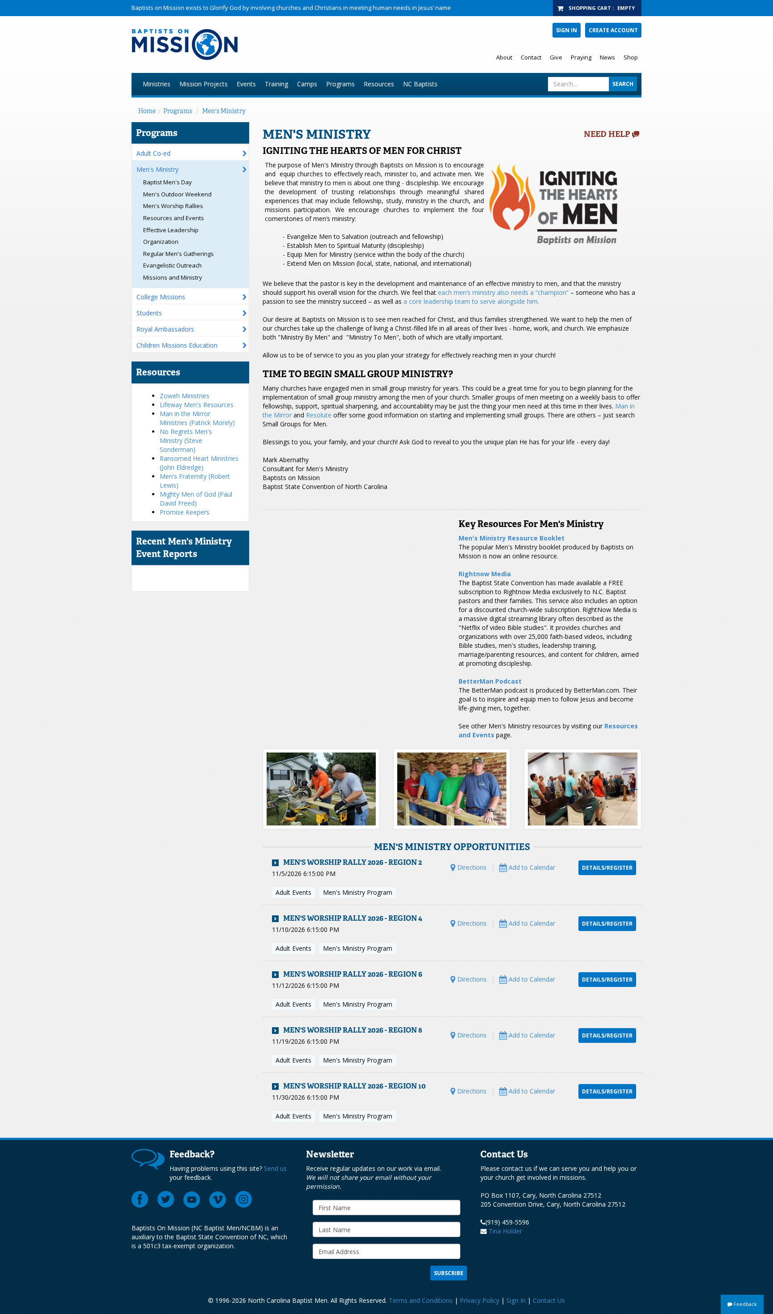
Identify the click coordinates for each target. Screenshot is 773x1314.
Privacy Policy (479, 1300)
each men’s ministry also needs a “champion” (503, 292)
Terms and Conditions (421, 1300)
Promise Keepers (184, 512)
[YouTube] (191, 1199)
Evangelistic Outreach (172, 265)
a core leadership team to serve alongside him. (471, 301)
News (607, 57)
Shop (631, 57)
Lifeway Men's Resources (197, 404)
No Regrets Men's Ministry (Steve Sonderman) (186, 440)
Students (149, 313)
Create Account (613, 30)
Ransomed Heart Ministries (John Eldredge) (199, 463)
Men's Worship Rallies (173, 206)
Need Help (607, 134)
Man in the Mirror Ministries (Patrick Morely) (197, 418)
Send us (275, 1168)
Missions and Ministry (172, 277)
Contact (531, 57)
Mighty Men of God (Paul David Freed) (196, 498)
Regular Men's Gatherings (178, 254)
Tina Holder (505, 1231)
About (504, 57)
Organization (160, 242)
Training (276, 84)
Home (147, 111)
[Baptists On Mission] (278, 44)
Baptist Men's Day (167, 182)
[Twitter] (165, 1199)
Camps (307, 84)
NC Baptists (420, 84)
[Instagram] (243, 1199)
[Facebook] (140, 1199)
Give (556, 57)
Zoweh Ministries (184, 395)
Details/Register (607, 868)
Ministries (156, 84)
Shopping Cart (590, 7)
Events (246, 84)
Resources (379, 84)
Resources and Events (173, 218)
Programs (340, 84)
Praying (581, 57)
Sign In (566, 30)
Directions (471, 867)
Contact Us (549, 1300)
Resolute (318, 415)
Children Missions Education (176, 345)
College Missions (160, 297)
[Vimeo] (217, 1199)
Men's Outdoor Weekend (177, 194)
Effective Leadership (171, 230)
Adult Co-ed (153, 153)
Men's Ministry (224, 111)
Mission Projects (203, 84)
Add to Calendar (531, 867)
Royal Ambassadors (165, 329)
